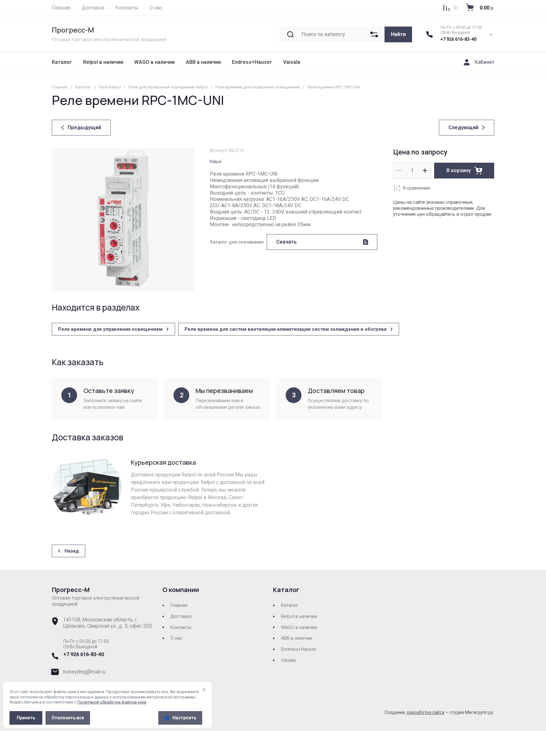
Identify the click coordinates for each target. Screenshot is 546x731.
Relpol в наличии (103, 62)
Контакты (180, 627)
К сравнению (416, 187)
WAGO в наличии (154, 62)
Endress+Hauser (252, 62)
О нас (176, 638)
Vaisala (291, 62)
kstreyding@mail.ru (84, 672)
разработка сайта (425, 712)
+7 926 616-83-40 (458, 39)
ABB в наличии (203, 62)
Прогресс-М (73, 30)
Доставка (180, 616)
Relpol (215, 161)
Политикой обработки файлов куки (111, 702)
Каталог (62, 62)
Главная (178, 605)
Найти (398, 34)
